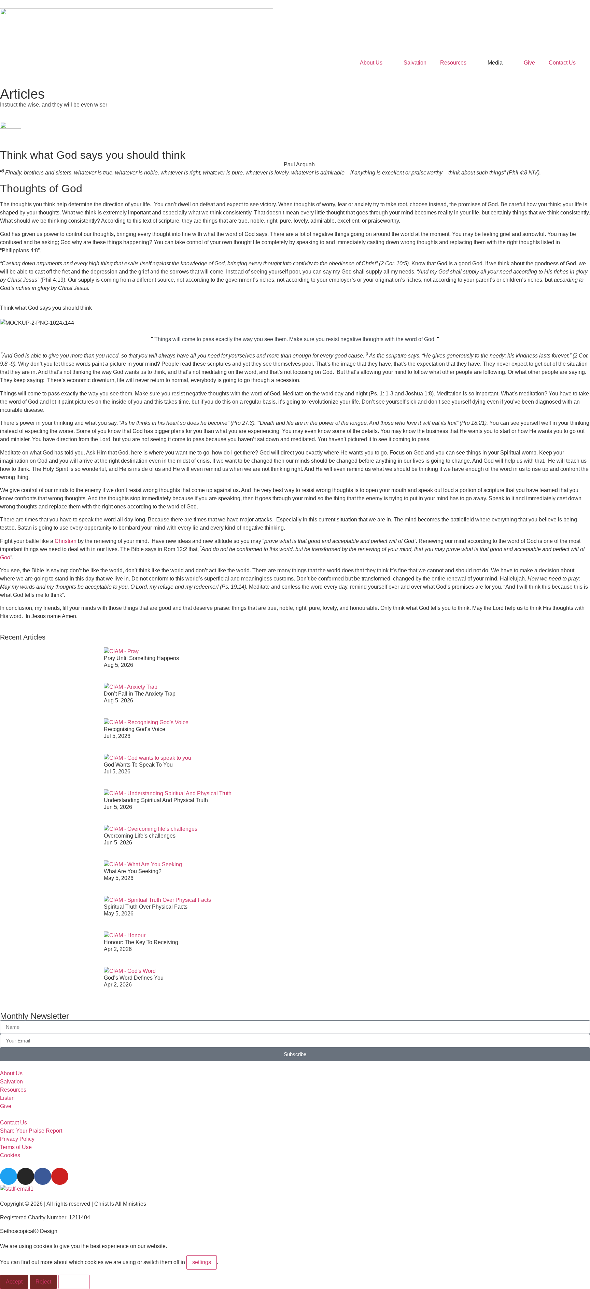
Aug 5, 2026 (118, 665)
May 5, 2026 (119, 878)
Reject (43, 1282)
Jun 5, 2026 (118, 807)
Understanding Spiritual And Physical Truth (156, 800)
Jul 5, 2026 (117, 736)
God (5, 557)
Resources (453, 63)
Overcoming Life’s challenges (139, 836)
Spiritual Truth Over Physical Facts (145, 907)
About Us (371, 63)
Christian (65, 541)
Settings (74, 1282)
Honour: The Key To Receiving (141, 942)
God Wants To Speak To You (138, 765)
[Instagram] (25, 1176)
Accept (14, 1282)
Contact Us (562, 63)
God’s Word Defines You (134, 978)
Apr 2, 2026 (118, 949)
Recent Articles (22, 637)
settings (201, 1262)
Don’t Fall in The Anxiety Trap (139, 694)
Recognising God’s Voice (134, 729)
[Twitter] (8, 1176)
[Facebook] (42, 1176)
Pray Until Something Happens (141, 658)
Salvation (415, 63)
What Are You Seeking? (132, 871)
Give (529, 63)
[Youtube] (59, 1176)
